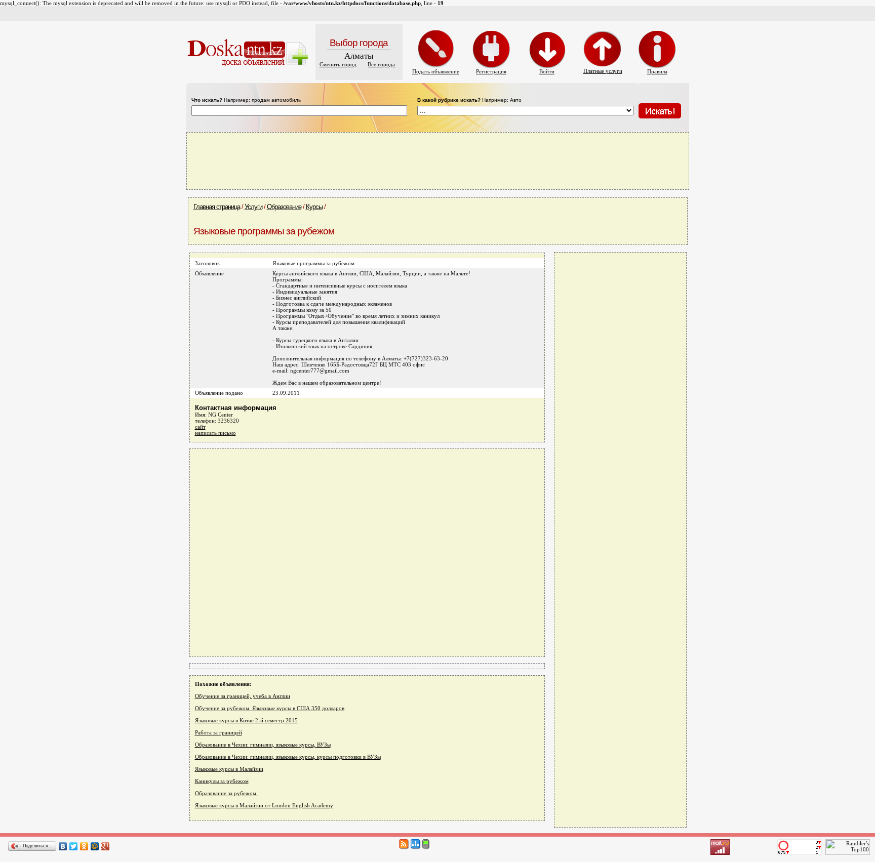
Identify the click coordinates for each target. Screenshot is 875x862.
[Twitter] (73, 846)
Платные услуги (602, 71)
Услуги (253, 207)
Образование (284, 207)
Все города (381, 64)
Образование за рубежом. (226, 793)
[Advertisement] (437, 160)
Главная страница (216, 207)
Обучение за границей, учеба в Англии (242, 696)
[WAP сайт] (426, 847)
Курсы (314, 207)
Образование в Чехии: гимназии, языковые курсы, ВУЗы (263, 745)
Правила (657, 71)
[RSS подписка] (404, 847)
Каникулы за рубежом (222, 781)
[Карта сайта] (416, 847)
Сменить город (338, 64)
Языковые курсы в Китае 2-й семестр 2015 (246, 720)
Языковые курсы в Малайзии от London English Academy (264, 805)
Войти (546, 71)
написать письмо (215, 433)
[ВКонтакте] (63, 846)
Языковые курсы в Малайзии (229, 769)
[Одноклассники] (84, 846)
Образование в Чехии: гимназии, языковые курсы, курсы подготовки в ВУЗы (288, 757)
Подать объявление (435, 71)
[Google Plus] (105, 846)
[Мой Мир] (95, 846)
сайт (200, 427)
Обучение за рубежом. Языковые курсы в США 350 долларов (269, 708)
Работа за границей (218, 732)
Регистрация (491, 71)
